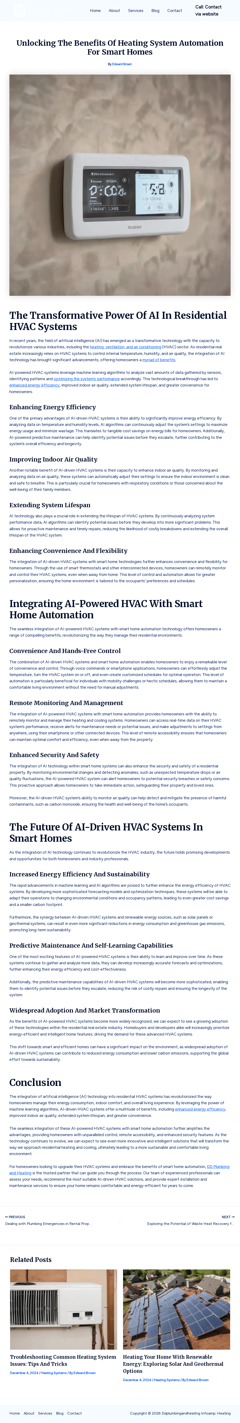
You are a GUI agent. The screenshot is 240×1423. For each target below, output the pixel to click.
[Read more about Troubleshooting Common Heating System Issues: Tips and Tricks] (63, 1309)
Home (95, 10)
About (114, 10)
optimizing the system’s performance (87, 378)
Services (135, 10)
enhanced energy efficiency (34, 385)
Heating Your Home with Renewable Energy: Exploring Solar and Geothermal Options (173, 1364)
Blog (155, 10)
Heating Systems (54, 1373)
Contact (174, 10)
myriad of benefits (158, 359)
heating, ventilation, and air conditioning (125, 347)
